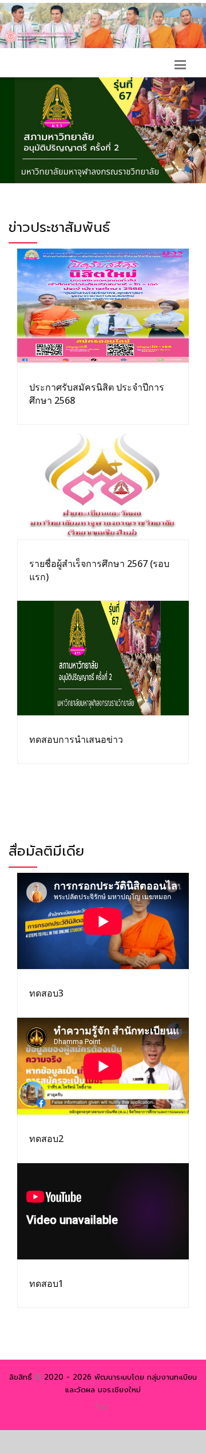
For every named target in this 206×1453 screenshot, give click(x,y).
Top (101, 1406)
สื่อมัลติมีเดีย (46, 851)
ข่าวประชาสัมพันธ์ (59, 227)
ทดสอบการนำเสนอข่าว (76, 739)
